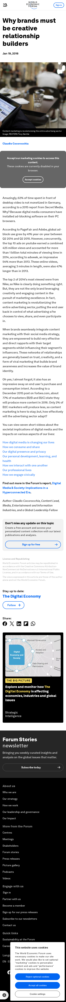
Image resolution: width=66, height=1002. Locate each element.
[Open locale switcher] (4, 995)
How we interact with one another (25, 465)
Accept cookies (33, 179)
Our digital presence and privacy (24, 451)
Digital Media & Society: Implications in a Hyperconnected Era (32, 487)
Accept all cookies (38, 985)
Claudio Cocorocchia (16, 143)
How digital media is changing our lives (28, 442)
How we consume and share (21, 447)
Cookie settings (37, 994)
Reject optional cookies (37, 976)
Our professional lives (17, 470)
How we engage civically (19, 474)
